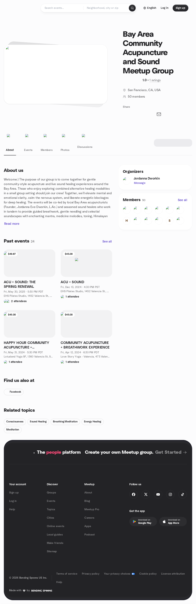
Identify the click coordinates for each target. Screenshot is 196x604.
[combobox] (106, 8)
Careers (89, 518)
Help (12, 509)
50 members (136, 96)
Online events (56, 526)
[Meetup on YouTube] (158, 494)
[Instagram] (170, 494)
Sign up (14, 492)
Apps (87, 526)
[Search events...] (132, 8)
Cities (50, 518)
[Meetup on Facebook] (133, 494)
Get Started (168, 452)
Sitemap (52, 551)
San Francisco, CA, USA (144, 90)
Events (51, 501)
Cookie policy (148, 573)
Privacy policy (90, 573)
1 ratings (155, 80)
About (88, 492)
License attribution (173, 573)
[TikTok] (182, 494)
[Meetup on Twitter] (146, 494)
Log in (13, 501)
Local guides (55, 534)
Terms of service (66, 573)
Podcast (89, 534)
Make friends (55, 543)
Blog (87, 501)
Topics (51, 509)
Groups (51, 492)
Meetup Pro (91, 509)
